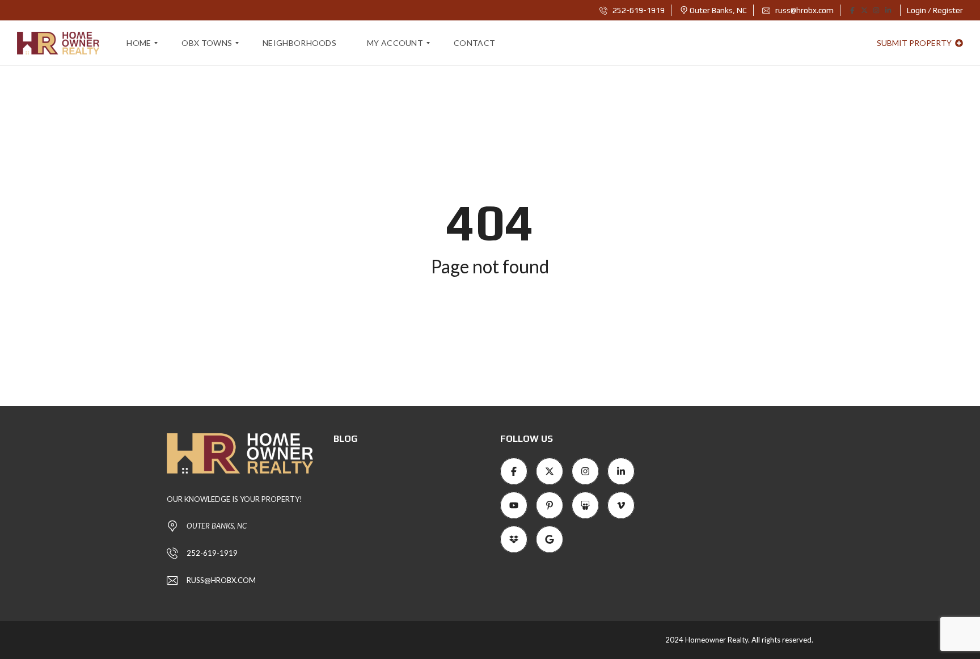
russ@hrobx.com (804, 10)
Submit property (915, 43)
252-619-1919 (638, 10)
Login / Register (935, 10)
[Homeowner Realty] (58, 43)
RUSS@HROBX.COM (221, 580)
